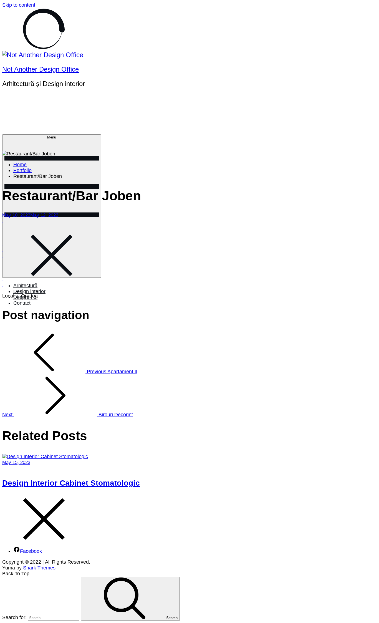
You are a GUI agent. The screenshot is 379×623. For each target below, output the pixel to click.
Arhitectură (25, 285)
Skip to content (18, 5)
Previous (111, 371)
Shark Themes (39, 568)
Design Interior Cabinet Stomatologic (71, 483)
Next (67, 414)
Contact (22, 303)
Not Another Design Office (40, 69)
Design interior (29, 291)
